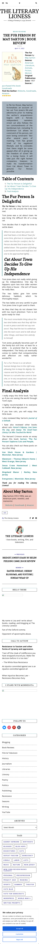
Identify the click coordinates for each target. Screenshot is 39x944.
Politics (5, 785)
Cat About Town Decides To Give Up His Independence (20, 187)
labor (17, 860)
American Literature (29, 64)
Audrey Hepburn (11, 842)
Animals (28, 68)
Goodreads (7, 88)
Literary (5, 774)
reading (24, 880)
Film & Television (9, 753)
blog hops (21, 846)
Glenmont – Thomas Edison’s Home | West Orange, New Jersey (19, 460)
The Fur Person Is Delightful (19, 183)
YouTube (6, 812)
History (5, 758)
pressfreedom (23, 875)
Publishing (7, 790)
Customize (19, 934)
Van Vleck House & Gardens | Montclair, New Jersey (19, 453)
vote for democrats (14, 894)
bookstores (9, 851)
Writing (5, 807)
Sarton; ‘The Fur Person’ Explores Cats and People (19, 440)
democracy (27, 856)
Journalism (7, 764)
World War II (24, 898)
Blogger (8, 846)
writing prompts (12, 903)
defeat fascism (11, 856)
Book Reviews (19, 32)
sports (7, 884)
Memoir (28, 73)
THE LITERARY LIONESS (19, 14)
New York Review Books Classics (15, 870)
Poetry (5, 780)
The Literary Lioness (11, 518)
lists (26, 860)
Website (21, 91)
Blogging (6, 742)
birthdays (28, 842)
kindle (7, 860)
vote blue (8, 889)
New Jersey (29, 865)
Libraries (6, 769)
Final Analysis (13, 191)
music (6, 865)
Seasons (5, 801)
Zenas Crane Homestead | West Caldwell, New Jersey (19, 466)
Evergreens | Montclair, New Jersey (18, 479)
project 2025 (10, 880)
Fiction (28, 70)
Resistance (7, 796)
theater (30, 884)
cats (4, 513)
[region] (19, 926)
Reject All (19, 940)
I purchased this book (17, 84)
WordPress (9, 898)
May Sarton (30, 57)
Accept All (19, 929)
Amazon (5, 93)
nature (16, 865)
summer (18, 884)
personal (8, 875)
